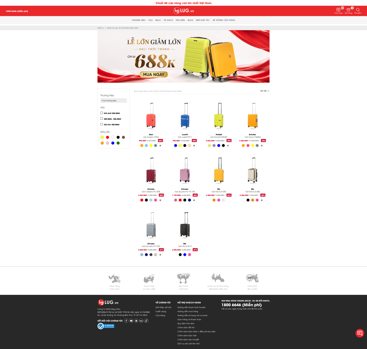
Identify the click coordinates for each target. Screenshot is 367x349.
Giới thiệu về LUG (163, 307)
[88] (338, 9)
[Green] (118, 143)
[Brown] (123, 137)
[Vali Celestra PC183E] (151, 170)
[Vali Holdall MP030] (218, 116)
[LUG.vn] (183, 11)
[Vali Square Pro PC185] (184, 170)
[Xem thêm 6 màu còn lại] (194, 200)
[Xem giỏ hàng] (348, 9)
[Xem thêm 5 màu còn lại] (160, 145)
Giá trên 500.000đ (111, 124)
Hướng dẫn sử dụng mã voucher (192, 315)
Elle (218, 189)
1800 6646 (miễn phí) (218, 289)
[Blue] (112, 143)
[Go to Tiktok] (146, 321)
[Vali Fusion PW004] (252, 116)
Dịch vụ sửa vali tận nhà (188, 343)
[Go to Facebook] (126, 321)
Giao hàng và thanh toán (189, 319)
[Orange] (102, 143)
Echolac (252, 134)
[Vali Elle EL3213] (184, 225)
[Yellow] (102, 137)
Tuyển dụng (161, 311)
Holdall (219, 134)
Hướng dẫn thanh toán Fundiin (191, 307)
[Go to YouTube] (131, 321)
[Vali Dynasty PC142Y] (151, 225)
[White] (112, 137)
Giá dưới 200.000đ (112, 113)
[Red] (107, 137)
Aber (151, 134)
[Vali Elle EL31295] (218, 170)
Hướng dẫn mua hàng (187, 311)
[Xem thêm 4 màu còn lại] (261, 145)
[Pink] (107, 143)
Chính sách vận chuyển (188, 339)
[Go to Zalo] (141, 321)
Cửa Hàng (160, 315)
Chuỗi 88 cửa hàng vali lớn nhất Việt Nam (183, 3)
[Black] (118, 137)
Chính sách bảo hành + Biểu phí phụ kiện (196, 331)
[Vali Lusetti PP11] (184, 116)
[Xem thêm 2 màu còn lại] (160, 200)
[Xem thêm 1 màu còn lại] (194, 145)
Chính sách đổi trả (185, 327)
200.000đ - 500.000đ (112, 119)
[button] (358, 9)
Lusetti (185, 134)
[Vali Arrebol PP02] (151, 116)
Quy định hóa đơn (185, 323)
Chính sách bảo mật (186, 335)
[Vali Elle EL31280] (252, 170)
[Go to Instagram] (136, 321)
